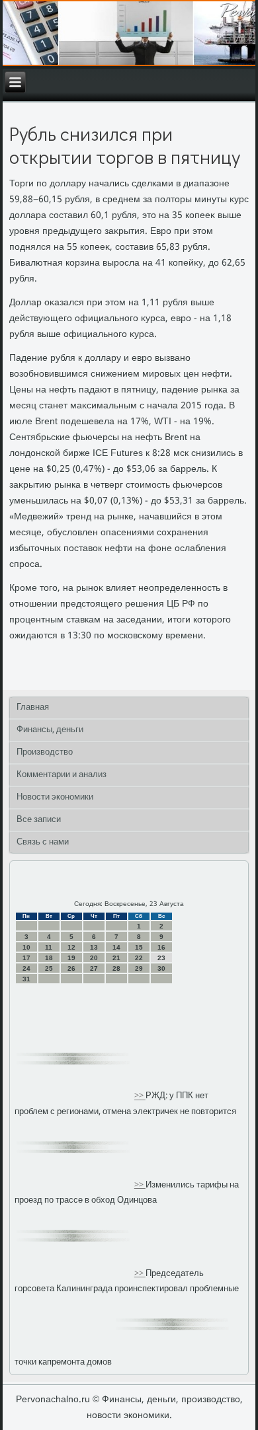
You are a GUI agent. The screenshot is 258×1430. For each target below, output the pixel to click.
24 (26, 968)
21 (116, 957)
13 (94, 947)
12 (71, 947)
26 (71, 968)
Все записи (39, 819)
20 (94, 957)
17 (26, 957)
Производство (45, 752)
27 (94, 968)
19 (71, 957)
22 (139, 957)
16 (161, 947)
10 (26, 947)
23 (161, 957)
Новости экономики (55, 797)
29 (139, 968)
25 (49, 968)
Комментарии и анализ (62, 774)
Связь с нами (43, 842)
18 (49, 957)
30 (161, 968)
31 (26, 979)
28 (116, 968)
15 (139, 947)
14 (116, 947)
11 (48, 947)
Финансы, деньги (50, 729)
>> (140, 1096)
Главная (33, 707)
